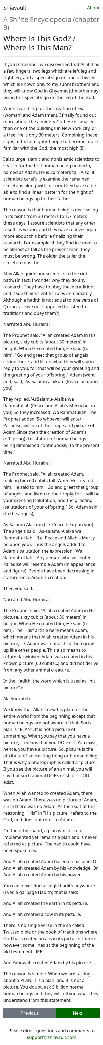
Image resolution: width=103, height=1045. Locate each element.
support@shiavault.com (51, 1037)
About (93, 8)
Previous (30, 1013)
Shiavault (14, 7)
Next (77, 1013)
